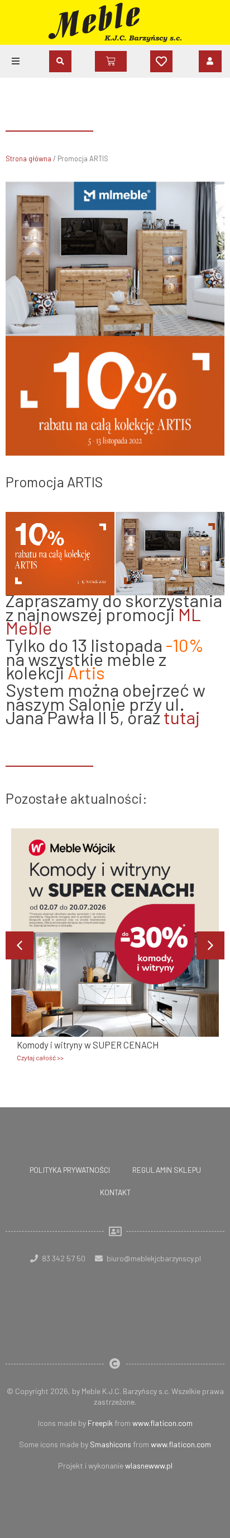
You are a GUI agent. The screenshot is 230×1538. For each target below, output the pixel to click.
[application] (115, 553)
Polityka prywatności (70, 1170)
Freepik (100, 1423)
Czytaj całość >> (40, 1057)
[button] (16, 61)
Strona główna (28, 158)
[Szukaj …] (60, 61)
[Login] (210, 61)
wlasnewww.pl (148, 1465)
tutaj (182, 717)
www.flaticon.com (162, 1423)
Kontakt (115, 1192)
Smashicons (110, 1444)
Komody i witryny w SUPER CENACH (88, 1045)
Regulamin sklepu (166, 1170)
